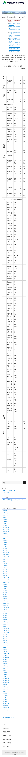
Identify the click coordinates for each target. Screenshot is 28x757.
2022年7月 (6, 613)
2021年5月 (6, 643)
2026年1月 (6, 525)
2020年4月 (6, 670)
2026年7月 (6, 513)
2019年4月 (6, 695)
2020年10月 (6, 657)
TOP (4, 724)
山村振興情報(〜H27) (8, 717)
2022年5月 (6, 617)
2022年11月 (6, 605)
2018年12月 (6, 703)
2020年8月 (6, 661)
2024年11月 (6, 555)
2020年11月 (6, 655)
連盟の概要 (6, 728)
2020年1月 (6, 676)
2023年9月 (6, 584)
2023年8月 (6, 586)
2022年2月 (6, 624)
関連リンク (6, 492)
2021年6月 (6, 640)
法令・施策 (6, 746)
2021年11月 (6, 630)
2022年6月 (6, 615)
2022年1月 (6, 626)
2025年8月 (6, 536)
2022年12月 (6, 603)
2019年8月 (6, 687)
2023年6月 (6, 590)
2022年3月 (6, 622)
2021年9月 (6, 634)
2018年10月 (6, 708)
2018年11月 (6, 705)
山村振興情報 (6, 732)
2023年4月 (6, 594)
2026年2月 (6, 523)
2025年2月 (6, 548)
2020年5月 (6, 668)
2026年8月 (6, 511)
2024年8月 (6, 561)
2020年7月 (6, 664)
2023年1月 (6, 601)
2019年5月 (6, 693)
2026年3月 (6, 521)
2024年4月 (6, 569)
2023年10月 (6, 582)
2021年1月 (6, 651)
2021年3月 (6, 647)
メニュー (5, 8)
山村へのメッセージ (8, 739)
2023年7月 (6, 588)
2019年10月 (6, 682)
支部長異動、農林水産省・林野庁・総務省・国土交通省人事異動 (14, 40)
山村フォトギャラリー (9, 490)
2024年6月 (6, 565)
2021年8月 (6, 636)
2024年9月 (6, 559)
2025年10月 (6, 531)
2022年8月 (6, 611)
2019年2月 (6, 699)
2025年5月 (6, 542)
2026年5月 (6, 517)
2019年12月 (6, 678)
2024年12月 (6, 552)
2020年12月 (6, 653)
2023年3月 (6, 596)
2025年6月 (6, 540)
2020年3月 (6, 672)
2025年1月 (6, 550)
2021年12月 (6, 628)
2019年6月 (6, 691)
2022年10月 (6, 607)
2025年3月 (6, 546)
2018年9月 (6, 710)
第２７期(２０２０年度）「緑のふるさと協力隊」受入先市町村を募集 (14, 44)
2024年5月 (6, 567)
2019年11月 (6, 680)
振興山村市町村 (7, 743)
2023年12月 (6, 578)
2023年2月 (6, 599)
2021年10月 (6, 632)
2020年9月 (6, 659)
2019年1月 (6, 701)
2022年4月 (6, 620)
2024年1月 (6, 575)
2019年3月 (6, 697)
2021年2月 (6, 649)
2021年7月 (6, 638)
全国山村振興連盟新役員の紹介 (13, 17)
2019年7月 (6, 689)
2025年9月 (6, 534)
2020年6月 (6, 666)
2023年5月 (6, 592)
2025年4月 (6, 544)
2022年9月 (6, 609)
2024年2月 (6, 573)
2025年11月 (6, 529)
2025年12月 (6, 527)
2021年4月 (6, 645)
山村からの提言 (7, 735)
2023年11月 (6, 580)
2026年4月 (6, 519)
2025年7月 (6, 538)
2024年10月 (6, 557)
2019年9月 (6, 685)
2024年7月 (6, 563)
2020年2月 (6, 674)
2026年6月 (6, 515)
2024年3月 (6, 571)
